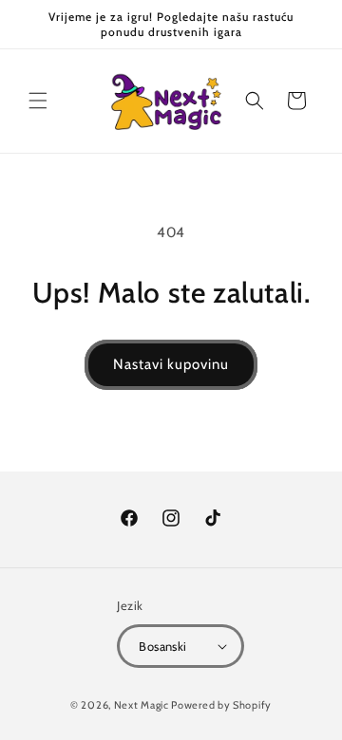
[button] (38, 100)
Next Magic (141, 705)
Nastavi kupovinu (171, 364)
